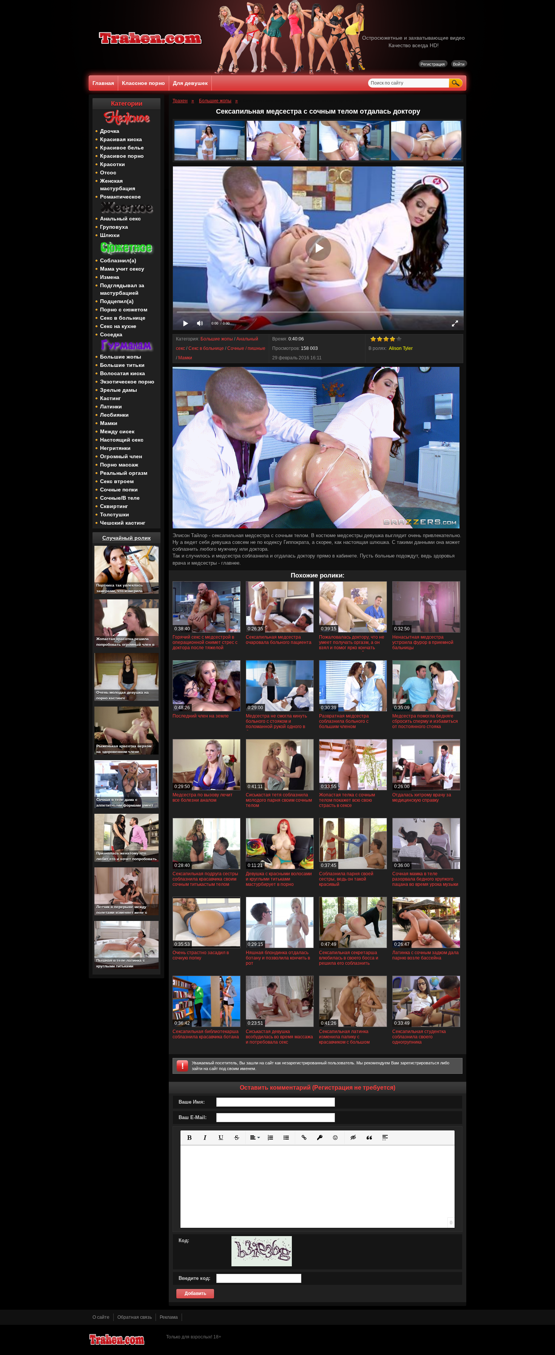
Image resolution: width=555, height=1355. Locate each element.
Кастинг (110, 398)
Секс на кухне (118, 326)
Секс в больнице (122, 318)
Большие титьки (122, 365)
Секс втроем (117, 481)
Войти (458, 64)
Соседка (111, 334)
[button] (189, 1137)
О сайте (100, 1317)
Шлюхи (110, 235)
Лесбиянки (114, 415)
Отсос (108, 172)
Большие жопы (120, 357)
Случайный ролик (126, 538)
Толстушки (114, 514)
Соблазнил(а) (118, 260)
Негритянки (115, 448)
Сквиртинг (114, 506)
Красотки (112, 164)
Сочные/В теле (120, 498)
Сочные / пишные (246, 348)
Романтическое (120, 197)
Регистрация (433, 64)
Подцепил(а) (117, 301)
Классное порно (143, 83)
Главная (103, 83)
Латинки (111, 406)
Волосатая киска (122, 373)
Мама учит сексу (122, 269)
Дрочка (109, 131)
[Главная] (151, 45)
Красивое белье (122, 148)
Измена (109, 277)
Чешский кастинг (122, 523)
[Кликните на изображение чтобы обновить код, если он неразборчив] (261, 1264)
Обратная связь (134, 1317)
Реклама (169, 1317)
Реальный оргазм (123, 473)
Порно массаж (119, 465)
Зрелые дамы (118, 390)
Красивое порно (122, 156)
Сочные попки (119, 490)
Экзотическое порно (127, 382)
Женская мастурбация (117, 184)
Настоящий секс (121, 440)
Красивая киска (121, 139)
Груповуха (114, 227)
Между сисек (117, 431)
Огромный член (121, 456)
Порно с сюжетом (123, 309)
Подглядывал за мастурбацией (122, 289)
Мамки (108, 423)
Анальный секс (120, 219)
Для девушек (190, 83)
